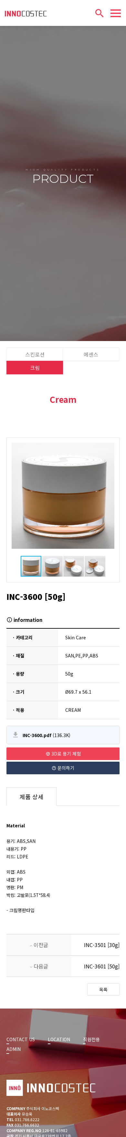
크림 (35, 367)
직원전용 (91, 1039)
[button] (17, 496)
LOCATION (59, 1039)
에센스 (91, 354)
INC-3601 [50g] (102, 966)
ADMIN (13, 1049)
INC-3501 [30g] (102, 945)
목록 (103, 989)
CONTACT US (20, 1039)
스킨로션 (35, 354)
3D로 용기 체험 (65, 753)
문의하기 (65, 768)
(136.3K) (46, 735)
